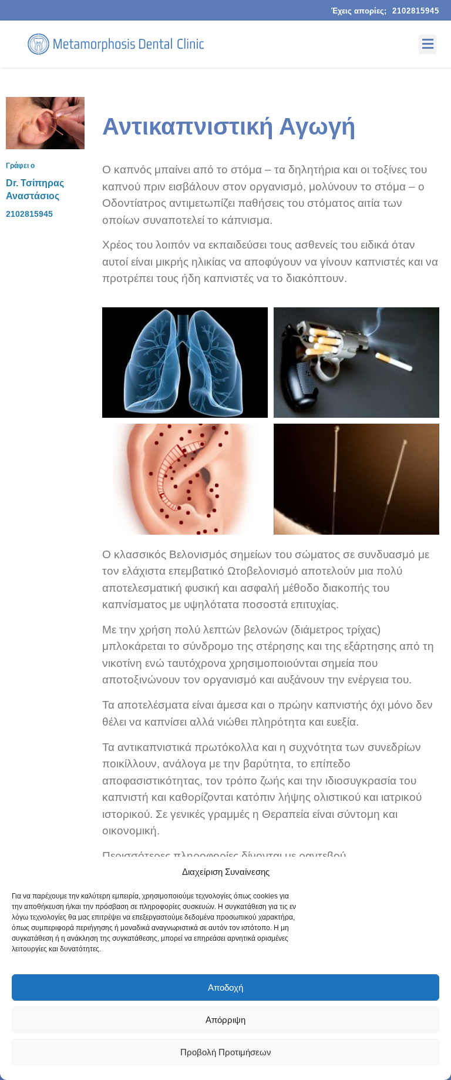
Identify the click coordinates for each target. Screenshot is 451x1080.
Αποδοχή (225, 987)
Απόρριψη (225, 1020)
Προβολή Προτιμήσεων (225, 1052)
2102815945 (415, 10)
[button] (427, 44)
